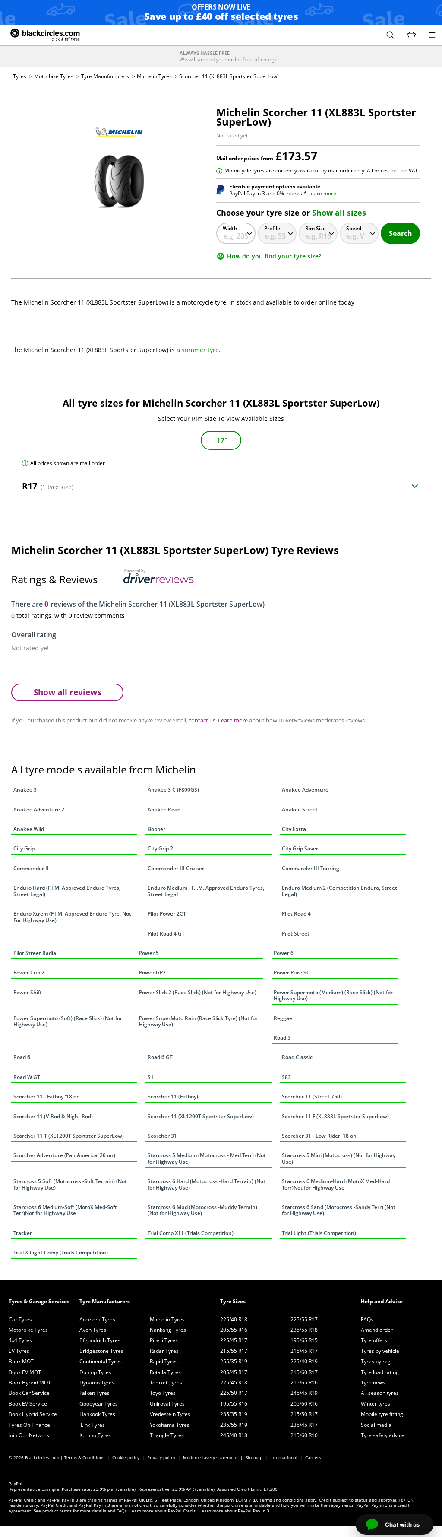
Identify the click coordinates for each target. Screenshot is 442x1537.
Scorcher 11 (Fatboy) (173, 1096)
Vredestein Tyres (170, 1414)
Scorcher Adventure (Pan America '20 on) (64, 1155)
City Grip (24, 848)
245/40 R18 (233, 1435)
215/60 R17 (304, 1372)
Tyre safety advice (382, 1435)
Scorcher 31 (162, 1135)
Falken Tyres (94, 1393)
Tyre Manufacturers (105, 76)
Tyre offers (374, 1340)
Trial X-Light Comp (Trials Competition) (60, 1252)
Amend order (377, 1329)
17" (222, 440)
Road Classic (297, 1057)
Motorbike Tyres (53, 76)
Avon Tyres (92, 1329)
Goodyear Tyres (98, 1403)
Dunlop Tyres (95, 1372)
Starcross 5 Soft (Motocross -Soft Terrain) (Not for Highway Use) (70, 1184)
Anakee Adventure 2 (38, 809)
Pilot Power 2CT (167, 913)
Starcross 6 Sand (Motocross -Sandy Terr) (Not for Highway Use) (338, 1210)
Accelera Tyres (97, 1319)
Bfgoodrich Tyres (99, 1340)
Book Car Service (29, 1393)
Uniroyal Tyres (167, 1403)
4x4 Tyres (20, 1340)
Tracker (22, 1233)
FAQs (367, 1319)
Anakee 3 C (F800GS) (173, 789)
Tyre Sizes (233, 1301)
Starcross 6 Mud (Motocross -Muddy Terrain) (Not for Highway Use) (202, 1210)
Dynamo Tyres (96, 1382)
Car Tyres (20, 1319)
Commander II (31, 868)
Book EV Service (28, 1403)
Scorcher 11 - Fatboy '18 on (46, 1096)
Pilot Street (295, 933)
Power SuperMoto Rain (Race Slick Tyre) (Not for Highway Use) (198, 1021)
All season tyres (380, 1393)
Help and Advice (382, 1301)
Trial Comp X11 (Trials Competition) (191, 1233)
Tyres (19, 76)
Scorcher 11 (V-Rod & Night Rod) (53, 1116)
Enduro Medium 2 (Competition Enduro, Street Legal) (339, 890)
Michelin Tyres (154, 76)
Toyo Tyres (163, 1393)
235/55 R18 (304, 1329)
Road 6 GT (160, 1057)
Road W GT (26, 1077)
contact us (202, 720)
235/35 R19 (233, 1414)
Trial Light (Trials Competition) (319, 1233)
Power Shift (27, 992)
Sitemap (254, 1457)
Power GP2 (152, 972)
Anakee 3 (25, 789)
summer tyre (200, 350)
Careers (313, 1457)
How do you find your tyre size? (274, 256)
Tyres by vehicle (380, 1351)
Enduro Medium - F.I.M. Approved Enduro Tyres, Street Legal (206, 890)
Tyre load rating (380, 1372)
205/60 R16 (304, 1403)
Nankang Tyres (168, 1329)
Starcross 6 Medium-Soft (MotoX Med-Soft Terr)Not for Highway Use (65, 1210)
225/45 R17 (233, 1340)
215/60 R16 (304, 1435)
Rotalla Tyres (165, 1372)
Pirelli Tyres (164, 1340)
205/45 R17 (233, 1372)
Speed (353, 228)
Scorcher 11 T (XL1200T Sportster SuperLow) (68, 1135)
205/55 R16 (233, 1329)
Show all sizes (339, 212)
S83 (286, 1077)
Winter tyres (375, 1403)
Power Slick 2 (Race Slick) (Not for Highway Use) (197, 992)
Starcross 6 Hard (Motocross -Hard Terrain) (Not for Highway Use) (206, 1184)
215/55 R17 (233, 1351)
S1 (151, 1077)
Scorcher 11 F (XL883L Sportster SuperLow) (335, 1116)
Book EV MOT (25, 1372)
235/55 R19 (233, 1425)
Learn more (322, 193)
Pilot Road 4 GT (166, 933)
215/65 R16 (304, 1382)
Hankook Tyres (97, 1414)
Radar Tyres (164, 1351)
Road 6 (21, 1057)
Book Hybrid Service (33, 1414)
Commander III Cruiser (176, 868)
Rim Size (315, 228)
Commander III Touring (310, 868)
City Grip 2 (160, 848)
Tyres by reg (376, 1361)
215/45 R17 (304, 1351)
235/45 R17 (304, 1425)
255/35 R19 (233, 1361)
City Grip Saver (300, 848)
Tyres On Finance (29, 1425)
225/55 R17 (304, 1319)
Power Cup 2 (28, 972)
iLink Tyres (92, 1425)
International (283, 1457)
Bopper (156, 829)
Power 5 (149, 953)
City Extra (294, 829)
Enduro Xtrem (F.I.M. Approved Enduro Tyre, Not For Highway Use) (72, 916)
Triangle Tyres (167, 1435)
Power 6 (284, 953)
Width (230, 228)
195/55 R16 (233, 1403)
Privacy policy (161, 1457)
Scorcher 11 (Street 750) (312, 1096)
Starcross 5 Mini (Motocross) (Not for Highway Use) (338, 1158)
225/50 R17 (233, 1393)
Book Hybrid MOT (30, 1382)
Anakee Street (300, 809)
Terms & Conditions (84, 1457)
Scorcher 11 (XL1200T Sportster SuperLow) (201, 1116)
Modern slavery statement (210, 1457)
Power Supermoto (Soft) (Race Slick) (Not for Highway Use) (67, 1021)
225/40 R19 (304, 1361)
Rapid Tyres (164, 1361)
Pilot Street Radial (35, 953)
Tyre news (373, 1382)
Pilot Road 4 (296, 913)
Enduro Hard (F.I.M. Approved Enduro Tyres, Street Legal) (66, 890)
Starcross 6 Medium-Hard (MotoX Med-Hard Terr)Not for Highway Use (336, 1184)
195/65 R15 (304, 1340)
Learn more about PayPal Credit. (163, 1511)
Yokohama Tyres (169, 1425)
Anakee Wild (28, 829)
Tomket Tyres (166, 1382)
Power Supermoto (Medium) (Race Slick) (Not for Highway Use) (333, 995)
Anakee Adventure (305, 789)
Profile (272, 228)
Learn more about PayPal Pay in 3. (235, 1511)
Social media (376, 1425)
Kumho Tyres (95, 1435)
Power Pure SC (292, 972)
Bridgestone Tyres (101, 1351)
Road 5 (282, 1037)
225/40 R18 (233, 1319)
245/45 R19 (304, 1393)
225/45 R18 (233, 1382)
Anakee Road (164, 809)
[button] (390, 35)
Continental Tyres (100, 1361)
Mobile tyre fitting (382, 1414)
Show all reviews (67, 692)
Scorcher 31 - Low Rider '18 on (319, 1135)
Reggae (283, 1018)
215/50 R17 (304, 1414)
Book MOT (21, 1361)
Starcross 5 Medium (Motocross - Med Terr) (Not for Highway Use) (207, 1158)
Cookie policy (125, 1457)
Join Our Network (29, 1435)
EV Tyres (19, 1351)
